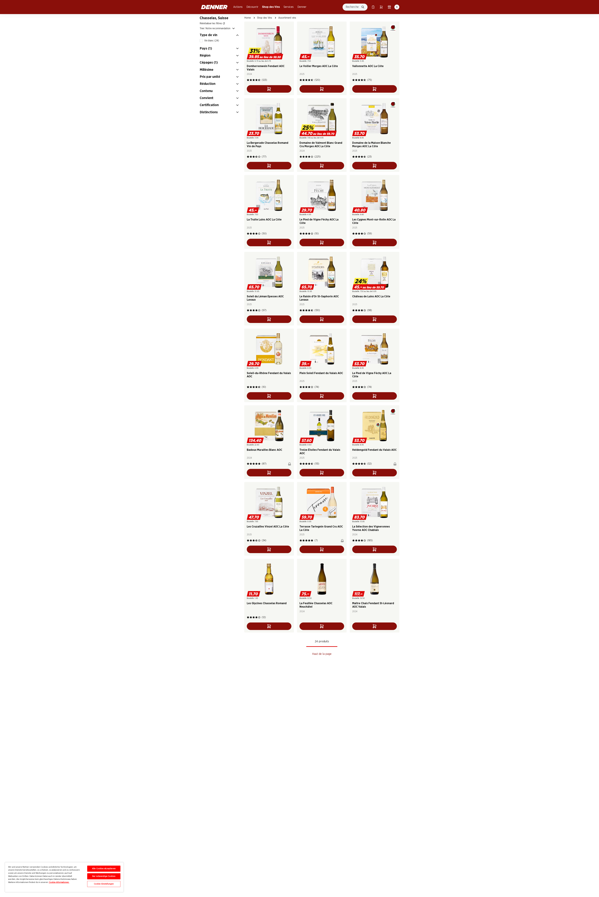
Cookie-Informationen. (59, 882)
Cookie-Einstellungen (104, 884)
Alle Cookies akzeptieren (104, 869)
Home (247, 18)
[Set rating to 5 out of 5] (259, 80)
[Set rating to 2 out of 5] (251, 80)
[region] (64, 877)
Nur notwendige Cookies (103, 876)
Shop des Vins (271, 7)
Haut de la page (321, 654)
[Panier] (381, 7)
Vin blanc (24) (211, 40)
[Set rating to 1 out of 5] (248, 80)
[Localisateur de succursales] (389, 7)
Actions (238, 7)
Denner (301, 7)
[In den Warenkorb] (269, 89)
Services (289, 7)
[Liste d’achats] (373, 7)
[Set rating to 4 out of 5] (256, 80)
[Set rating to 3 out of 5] (253, 80)
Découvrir (252, 7)
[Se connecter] (396, 7)
